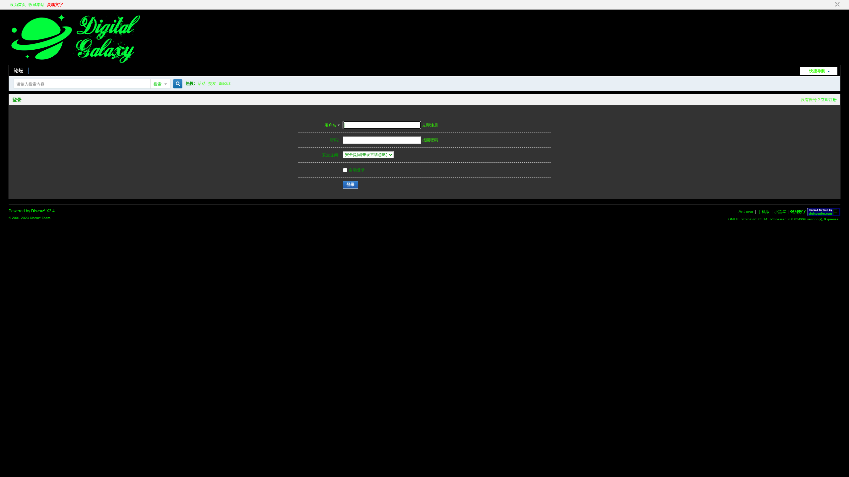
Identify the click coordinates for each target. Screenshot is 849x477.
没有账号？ (811, 99)
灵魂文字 (55, 4)
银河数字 (798, 211)
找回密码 (430, 140)
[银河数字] (75, 61)
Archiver (746, 211)
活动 (202, 83)
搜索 (158, 84)
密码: (334, 140)
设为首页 (18, 4)
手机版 (764, 211)
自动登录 (357, 170)
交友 (212, 83)
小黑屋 (780, 211)
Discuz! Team (40, 218)
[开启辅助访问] (831, 5)
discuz (224, 83)
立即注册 (829, 99)
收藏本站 (36, 4)
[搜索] (176, 84)
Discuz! (38, 211)
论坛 (18, 70)
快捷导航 (817, 71)
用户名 (330, 125)
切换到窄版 (836, 5)
